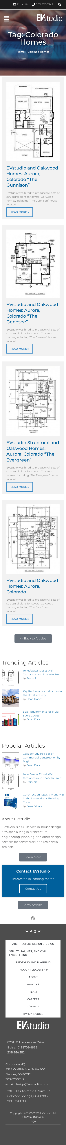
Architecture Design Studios (33, 943)
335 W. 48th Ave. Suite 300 (26, 1069)
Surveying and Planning (33, 962)
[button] (59, 4)
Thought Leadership (33, 969)
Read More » (19, 212)
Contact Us (33, 888)
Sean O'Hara (34, 806)
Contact (33, 1006)
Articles (33, 984)
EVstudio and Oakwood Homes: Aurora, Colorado (32, 586)
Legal (33, 1121)
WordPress (33, 1117)
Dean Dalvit (34, 699)
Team (33, 991)
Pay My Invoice (33, 1013)
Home (21, 51)
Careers (33, 999)
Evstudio (32, 678)
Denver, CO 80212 (18, 1074)
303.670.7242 (15, 1079)
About (33, 977)
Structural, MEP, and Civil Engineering (27, 953)
